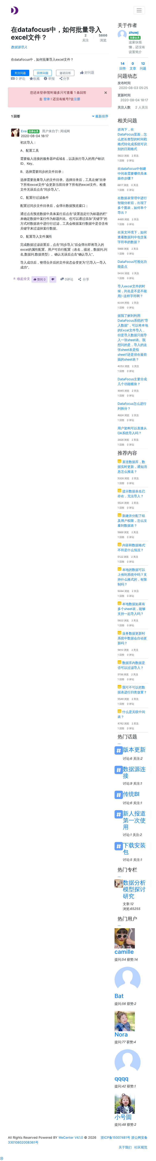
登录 (46, 99)
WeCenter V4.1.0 (70, 1137)
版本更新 (134, 749)
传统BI (131, 794)
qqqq (121, 1078)
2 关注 (135, 155)
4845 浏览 (123, 390)
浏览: (131, 909)
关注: (138, 758)
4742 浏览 (123, 723)
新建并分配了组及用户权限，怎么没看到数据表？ (132, 520)
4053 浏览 (123, 366)
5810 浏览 (123, 649)
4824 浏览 (123, 415)
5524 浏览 (123, 502)
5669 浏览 (123, 532)
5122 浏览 (123, 556)
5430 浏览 (123, 273)
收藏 (36, 78)
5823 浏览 (123, 155)
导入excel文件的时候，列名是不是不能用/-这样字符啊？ (132, 291)
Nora (121, 1034)
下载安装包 (134, 846)
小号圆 (123, 1117)
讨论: (127, 758)
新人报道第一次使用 (134, 814)
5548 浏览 (123, 698)
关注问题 (20, 73)
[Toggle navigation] (139, 10)
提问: (120, 959)
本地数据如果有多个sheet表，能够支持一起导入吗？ (131, 609)
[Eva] (15, 132)
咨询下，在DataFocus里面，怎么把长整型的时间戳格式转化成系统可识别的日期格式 (132, 139)
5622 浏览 (123, 620)
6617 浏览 (123, 185)
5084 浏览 (123, 591)
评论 (20, 78)
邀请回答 (65, 73)
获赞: (132, 959)
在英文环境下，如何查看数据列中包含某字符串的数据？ (132, 237)
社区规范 (140, 1147)
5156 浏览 (123, 674)
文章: (128, 904)
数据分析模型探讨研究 (134, 883)
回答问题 (42, 73)
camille (124, 951)
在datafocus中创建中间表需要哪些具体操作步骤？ (132, 173)
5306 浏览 (123, 478)
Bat (119, 995)
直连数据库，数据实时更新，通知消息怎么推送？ (132, 467)
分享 (66, 78)
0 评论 (130, 160)
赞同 (41, 279)
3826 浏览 (123, 439)
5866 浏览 (123, 248)
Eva (24, 131)
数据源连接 (134, 770)
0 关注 (134, 185)
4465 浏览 (123, 219)
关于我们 (125, 1147)
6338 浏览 (123, 302)
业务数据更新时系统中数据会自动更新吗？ (132, 638)
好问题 (88, 72)
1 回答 (121, 160)
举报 (51, 78)
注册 (77, 99)
